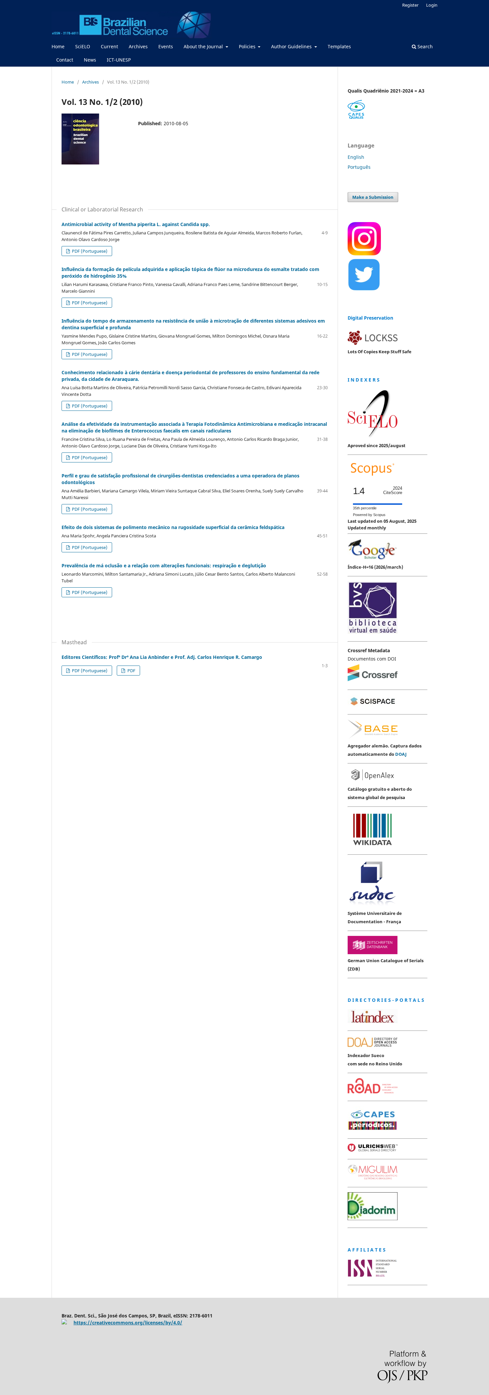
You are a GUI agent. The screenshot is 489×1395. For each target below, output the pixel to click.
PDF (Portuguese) (89, 251)
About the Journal (204, 46)
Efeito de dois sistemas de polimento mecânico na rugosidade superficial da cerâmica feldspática (173, 527)
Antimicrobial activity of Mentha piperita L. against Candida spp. (136, 224)
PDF (130, 671)
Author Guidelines (292, 46)
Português (359, 167)
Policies (248, 46)
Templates (339, 46)
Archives (138, 46)
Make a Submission (373, 197)
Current (109, 46)
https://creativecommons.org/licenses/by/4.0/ (128, 1322)
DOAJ (401, 754)
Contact (64, 60)
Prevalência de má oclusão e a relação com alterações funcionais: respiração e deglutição (164, 565)
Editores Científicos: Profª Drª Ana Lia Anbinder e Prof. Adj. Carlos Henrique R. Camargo (162, 657)
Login (431, 5)
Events (165, 46)
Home (58, 46)
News (90, 60)
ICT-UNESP (119, 60)
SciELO (82, 46)
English (356, 157)
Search (424, 46)
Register (410, 5)
